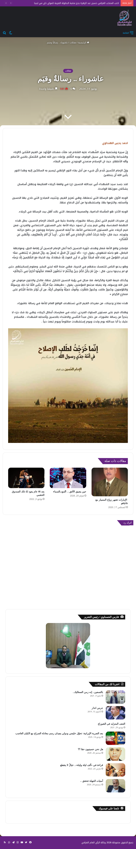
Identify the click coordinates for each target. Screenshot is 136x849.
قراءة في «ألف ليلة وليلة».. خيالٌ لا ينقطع (81, 765)
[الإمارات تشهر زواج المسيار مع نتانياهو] (110, 482)
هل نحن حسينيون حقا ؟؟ (90, 749)
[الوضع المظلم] (10, 32)
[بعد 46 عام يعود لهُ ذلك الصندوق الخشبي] (26, 478)
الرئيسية (82, 42)
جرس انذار (97, 708)
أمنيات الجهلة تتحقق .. (91, 781)
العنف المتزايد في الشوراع (111, 723)
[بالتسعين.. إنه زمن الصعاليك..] (115, 697)
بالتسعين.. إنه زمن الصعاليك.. (88, 692)
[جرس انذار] (115, 712)
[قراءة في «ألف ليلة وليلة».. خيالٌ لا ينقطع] (115, 770)
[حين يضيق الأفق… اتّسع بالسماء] (68, 478)
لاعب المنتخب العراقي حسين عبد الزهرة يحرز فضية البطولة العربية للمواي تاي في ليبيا (76, 3)
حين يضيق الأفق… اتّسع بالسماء (69, 491)
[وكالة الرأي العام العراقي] (124, 18)
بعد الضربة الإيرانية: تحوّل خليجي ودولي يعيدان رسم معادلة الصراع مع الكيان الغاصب (59, 733)
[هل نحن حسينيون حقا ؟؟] (115, 754)
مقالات (73, 42)
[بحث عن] (4, 32)
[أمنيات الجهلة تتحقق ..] (115, 785)
